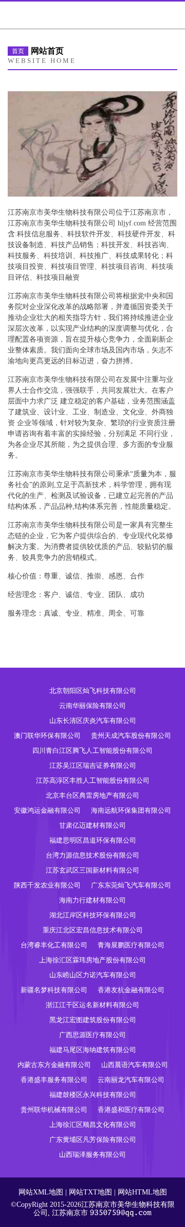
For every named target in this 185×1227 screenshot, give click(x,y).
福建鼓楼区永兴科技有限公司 (92, 1094)
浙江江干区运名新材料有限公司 (92, 1005)
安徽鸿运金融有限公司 (47, 810)
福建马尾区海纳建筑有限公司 (92, 1049)
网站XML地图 (40, 1192)
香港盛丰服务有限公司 (54, 1079)
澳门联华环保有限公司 (47, 735)
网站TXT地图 (90, 1192)
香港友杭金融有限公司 (131, 990)
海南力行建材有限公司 (92, 900)
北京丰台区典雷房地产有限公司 (92, 795)
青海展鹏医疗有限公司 (131, 945)
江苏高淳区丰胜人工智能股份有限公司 (93, 780)
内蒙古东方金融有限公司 (54, 1064)
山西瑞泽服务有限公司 (92, 1154)
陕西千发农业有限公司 (47, 885)
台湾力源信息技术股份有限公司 (92, 855)
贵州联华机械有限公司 (54, 1109)
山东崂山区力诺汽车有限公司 (92, 975)
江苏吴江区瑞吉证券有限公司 (92, 765)
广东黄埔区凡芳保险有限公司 (92, 1139)
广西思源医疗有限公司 (92, 1034)
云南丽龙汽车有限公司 (131, 1079)
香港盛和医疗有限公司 (131, 1109)
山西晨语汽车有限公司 (134, 1064)
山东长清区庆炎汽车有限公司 (92, 720)
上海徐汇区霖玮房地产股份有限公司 (92, 960)
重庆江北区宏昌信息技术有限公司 (93, 930)
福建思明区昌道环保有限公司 (92, 840)
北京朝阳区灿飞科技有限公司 (92, 690)
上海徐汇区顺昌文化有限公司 (92, 1124)
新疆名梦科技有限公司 (54, 990)
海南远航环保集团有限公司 (131, 810)
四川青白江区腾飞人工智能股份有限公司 (92, 750)
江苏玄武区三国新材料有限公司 (92, 870)
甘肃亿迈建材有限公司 (92, 825)
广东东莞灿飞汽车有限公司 (131, 885)
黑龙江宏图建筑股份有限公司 (92, 1019)
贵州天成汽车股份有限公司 (131, 735)
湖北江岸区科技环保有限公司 (92, 915)
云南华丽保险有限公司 (92, 705)
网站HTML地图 (142, 1192)
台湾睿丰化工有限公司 (54, 945)
